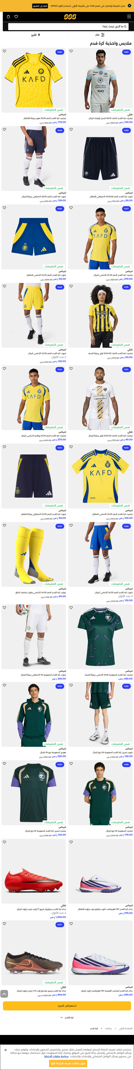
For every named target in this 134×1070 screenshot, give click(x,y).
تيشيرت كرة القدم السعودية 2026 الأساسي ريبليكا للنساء (109, 675)
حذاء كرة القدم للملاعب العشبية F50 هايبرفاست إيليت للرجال (107, 991)
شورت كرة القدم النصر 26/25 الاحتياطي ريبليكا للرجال (44, 196)
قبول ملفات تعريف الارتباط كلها (68, 1063)
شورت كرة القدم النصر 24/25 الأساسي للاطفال (46, 275)
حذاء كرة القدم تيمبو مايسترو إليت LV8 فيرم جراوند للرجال (41, 991)
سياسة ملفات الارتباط (56, 1056)
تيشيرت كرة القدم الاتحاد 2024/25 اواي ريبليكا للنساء (110, 353)
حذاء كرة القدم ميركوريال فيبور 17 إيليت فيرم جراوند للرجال (41, 909)
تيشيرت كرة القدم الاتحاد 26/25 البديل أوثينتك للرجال (111, 118)
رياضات (108, 1028)
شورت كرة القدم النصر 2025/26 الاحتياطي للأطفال (111, 196)
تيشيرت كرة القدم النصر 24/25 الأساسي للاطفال (112, 514)
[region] (67, 1057)
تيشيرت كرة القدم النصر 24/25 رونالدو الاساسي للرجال (43, 435)
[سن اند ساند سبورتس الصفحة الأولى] (70, 16)
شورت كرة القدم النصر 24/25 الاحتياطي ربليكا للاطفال (43, 514)
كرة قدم (94, 1028)
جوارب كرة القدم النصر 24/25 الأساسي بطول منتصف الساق (40, 592)
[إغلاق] (5, 1050)
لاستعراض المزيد (67, 1005)
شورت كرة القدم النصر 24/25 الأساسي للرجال (47, 353)
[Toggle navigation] (129, 17)
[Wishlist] (16, 16)
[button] (100, 35)
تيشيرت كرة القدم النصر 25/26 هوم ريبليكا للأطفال (44, 118)
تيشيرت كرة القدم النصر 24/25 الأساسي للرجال (113, 275)
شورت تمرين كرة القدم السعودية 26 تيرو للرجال (113, 752)
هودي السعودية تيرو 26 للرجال (53, 752)
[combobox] (68, 26)
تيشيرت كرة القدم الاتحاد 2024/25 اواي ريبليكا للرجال (110, 435)
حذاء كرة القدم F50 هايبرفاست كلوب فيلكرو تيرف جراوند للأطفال (105, 909)
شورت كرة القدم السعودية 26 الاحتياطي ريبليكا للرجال (43, 675)
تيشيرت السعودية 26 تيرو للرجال (119, 831)
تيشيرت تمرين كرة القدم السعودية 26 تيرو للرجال (45, 831)
